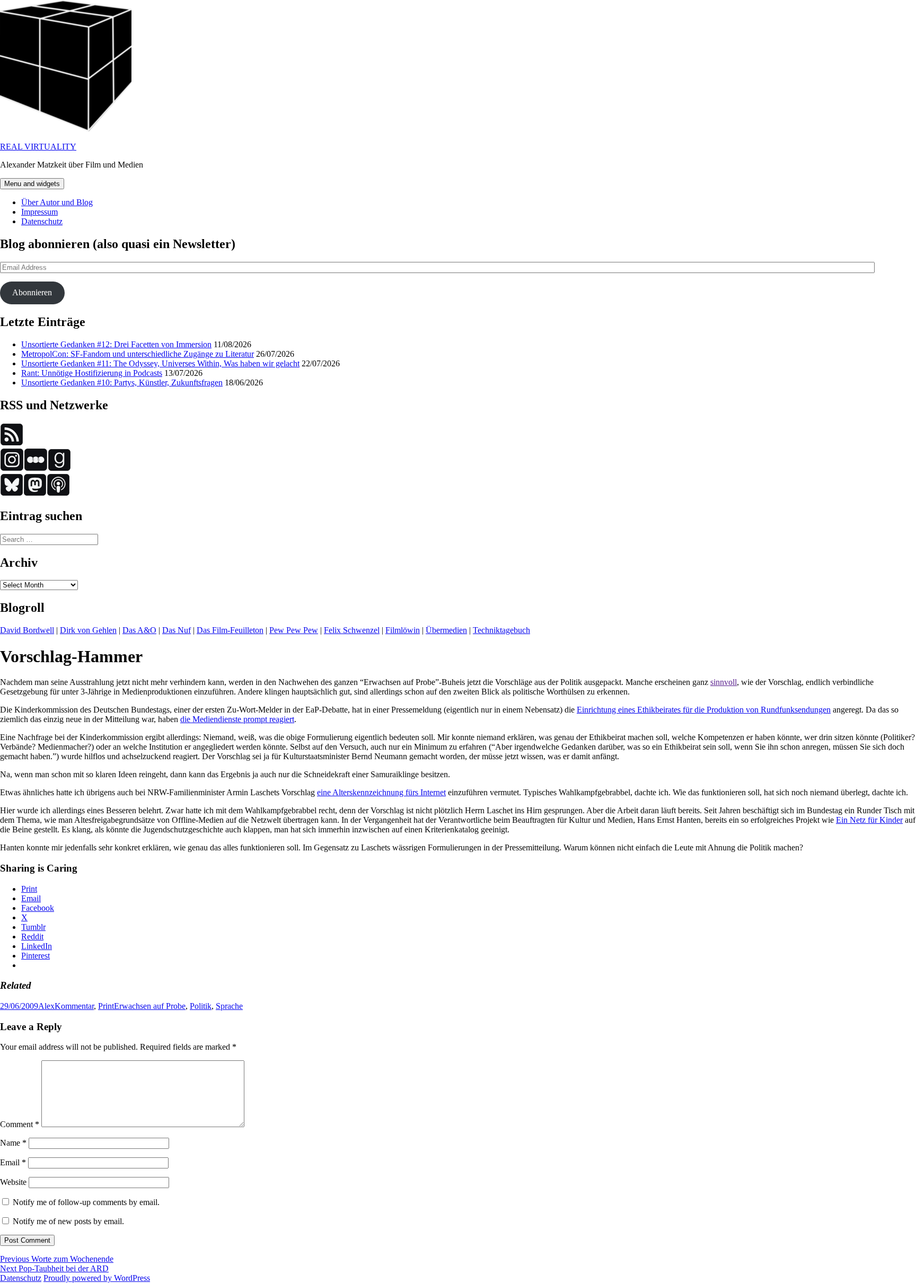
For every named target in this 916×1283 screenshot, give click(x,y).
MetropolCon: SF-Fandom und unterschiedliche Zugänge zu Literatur (137, 353)
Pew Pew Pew (293, 630)
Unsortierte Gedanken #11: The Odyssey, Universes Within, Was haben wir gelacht (160, 363)
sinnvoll (723, 682)
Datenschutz (42, 221)
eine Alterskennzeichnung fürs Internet (381, 792)
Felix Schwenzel (352, 630)
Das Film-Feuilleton (230, 630)
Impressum (39, 211)
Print (106, 1005)
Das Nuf (176, 630)
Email (13, 1162)
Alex (46, 1005)
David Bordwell (27, 630)
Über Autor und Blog (57, 202)
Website (13, 1182)
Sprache (229, 1005)
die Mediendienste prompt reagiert (237, 719)
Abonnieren (32, 292)
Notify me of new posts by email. (68, 1221)
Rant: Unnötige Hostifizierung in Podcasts (91, 372)
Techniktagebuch (501, 630)
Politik (201, 1005)
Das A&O (139, 630)
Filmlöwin (402, 630)
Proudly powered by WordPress (96, 1277)
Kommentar (74, 1005)
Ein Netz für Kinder (869, 819)
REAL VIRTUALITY (38, 146)
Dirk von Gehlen (88, 630)
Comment (19, 1124)
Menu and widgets (32, 184)
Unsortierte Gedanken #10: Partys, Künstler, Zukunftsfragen (122, 382)
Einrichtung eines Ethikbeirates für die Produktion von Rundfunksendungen (704, 709)
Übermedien (446, 630)
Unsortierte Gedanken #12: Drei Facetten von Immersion (116, 344)
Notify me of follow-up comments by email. (86, 1202)
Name (13, 1142)
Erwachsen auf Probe (150, 1005)
